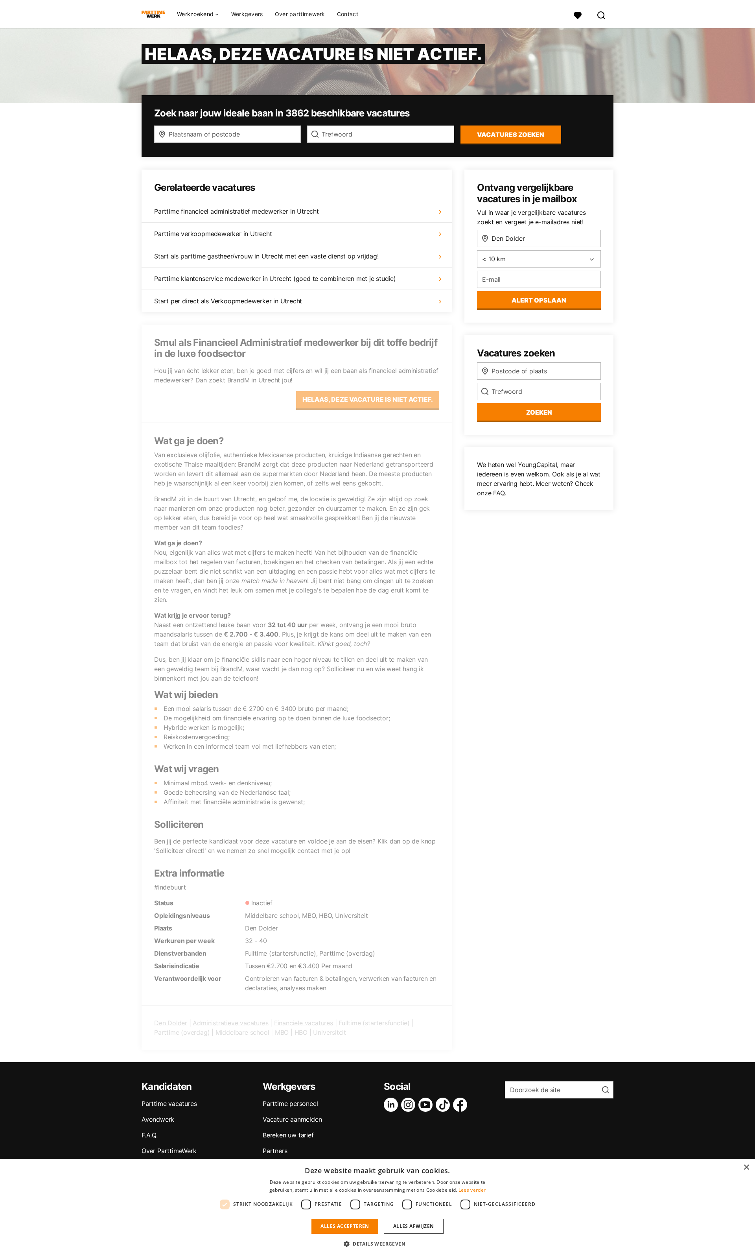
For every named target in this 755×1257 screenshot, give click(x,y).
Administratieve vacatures (230, 1023)
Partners (275, 1151)
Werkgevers (247, 14)
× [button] (746, 1167)
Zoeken (539, 412)
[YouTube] (427, 1105)
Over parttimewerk (300, 14)
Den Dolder (170, 1023)
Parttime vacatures (169, 1103)
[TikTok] (444, 1105)
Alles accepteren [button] (344, 1226)
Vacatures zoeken (510, 134)
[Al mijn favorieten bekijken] (577, 14)
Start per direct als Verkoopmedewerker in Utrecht (228, 301)
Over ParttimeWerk (169, 1151)
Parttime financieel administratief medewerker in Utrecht (236, 211)
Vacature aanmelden (292, 1119)
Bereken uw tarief (288, 1135)
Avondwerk (158, 1119)
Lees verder (472, 1190)
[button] (377, 1244)
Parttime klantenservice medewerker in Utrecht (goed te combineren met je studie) (275, 278)
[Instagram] (409, 1105)
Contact (347, 14)
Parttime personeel (290, 1103)
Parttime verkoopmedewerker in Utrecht (213, 234)
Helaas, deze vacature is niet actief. (367, 399)
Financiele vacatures (303, 1023)
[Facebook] (461, 1105)
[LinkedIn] (392, 1105)
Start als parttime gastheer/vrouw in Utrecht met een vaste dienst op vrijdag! (266, 256)
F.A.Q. (150, 1135)
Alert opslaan (539, 300)
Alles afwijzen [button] (413, 1226)
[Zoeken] (601, 14)
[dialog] (377, 1208)
